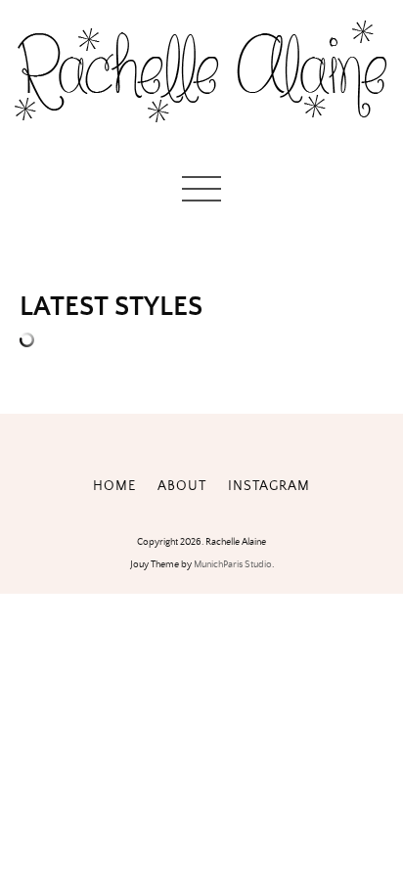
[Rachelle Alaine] (201, 137)
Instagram (269, 486)
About (181, 486)
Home (114, 486)
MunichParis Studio (233, 564)
